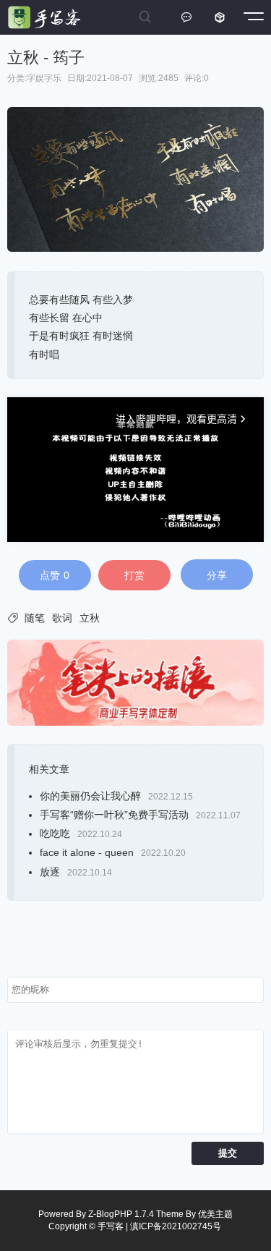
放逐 (50, 872)
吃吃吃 (55, 833)
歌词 (62, 618)
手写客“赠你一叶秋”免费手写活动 (114, 814)
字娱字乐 (44, 78)
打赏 (134, 575)
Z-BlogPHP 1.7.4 (121, 1214)
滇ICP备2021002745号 (175, 1226)
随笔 (35, 618)
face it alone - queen (87, 852)
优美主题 (215, 1214)
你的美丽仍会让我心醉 (90, 796)
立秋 (89, 618)
